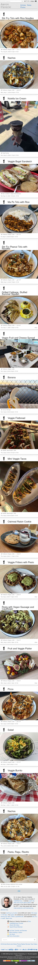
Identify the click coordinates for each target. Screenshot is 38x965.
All (1, 944)
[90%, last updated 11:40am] (36, 1)
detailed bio (4, 910)
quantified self (19, 916)
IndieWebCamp (18, 901)
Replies (23, 944)
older (19, 891)
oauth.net (31, 901)
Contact (19, 946)
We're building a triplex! (15, 932)
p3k (26, 954)
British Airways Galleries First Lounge (12, 884)
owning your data (5, 916)
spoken (12, 915)
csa (36, 327)
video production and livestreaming (23, 908)
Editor (17, 925)
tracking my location (12, 913)
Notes (29, 5)
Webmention (18, 955)
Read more (9, 918)
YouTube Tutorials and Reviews (18, 930)
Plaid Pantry (5, 153)
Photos (22, 7)
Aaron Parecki (6, 6)
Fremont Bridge (6, 410)
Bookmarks (10, 944)
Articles (23, 5)
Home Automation (14, 936)
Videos (35, 944)
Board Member (18, 927)
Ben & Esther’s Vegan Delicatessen (11, 193)
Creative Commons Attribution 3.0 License (19, 958)
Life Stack (12, 934)
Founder (21, 923)
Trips (31, 944)
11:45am (31, 1)
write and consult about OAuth (22, 902)
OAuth (13, 916)
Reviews (28, 944)
